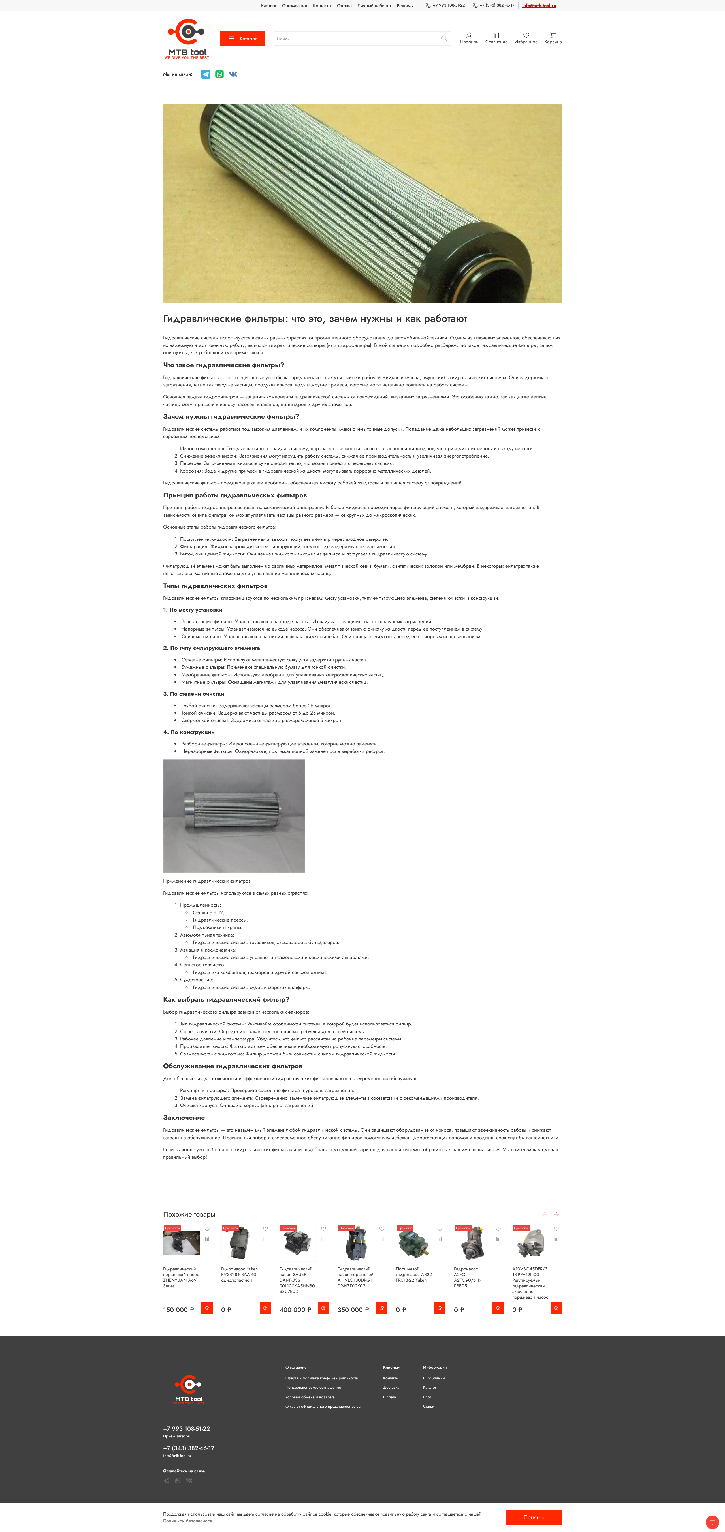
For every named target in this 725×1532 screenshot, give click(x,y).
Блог (427, 1397)
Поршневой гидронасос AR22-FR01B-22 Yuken (414, 1274)
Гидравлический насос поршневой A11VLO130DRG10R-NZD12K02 (356, 1277)
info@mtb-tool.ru (539, 5)
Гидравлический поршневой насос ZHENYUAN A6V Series (181, 1277)
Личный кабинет (374, 5)
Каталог (268, 5)
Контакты (322, 5)
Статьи (428, 1406)
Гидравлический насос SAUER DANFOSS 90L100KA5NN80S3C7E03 (297, 1280)
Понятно (534, 1517)
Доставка (391, 1387)
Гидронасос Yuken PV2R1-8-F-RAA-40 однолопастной (239, 1274)
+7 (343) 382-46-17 (497, 5)
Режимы (405, 5)
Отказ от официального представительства (323, 1406)
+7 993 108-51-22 (448, 5)
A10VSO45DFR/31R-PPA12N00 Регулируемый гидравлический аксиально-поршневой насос (530, 1283)
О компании (294, 5)
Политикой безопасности (188, 1521)
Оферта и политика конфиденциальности (321, 1378)
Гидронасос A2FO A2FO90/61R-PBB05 (467, 1277)
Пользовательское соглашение (313, 1387)
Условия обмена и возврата (310, 1397)
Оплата (344, 5)
